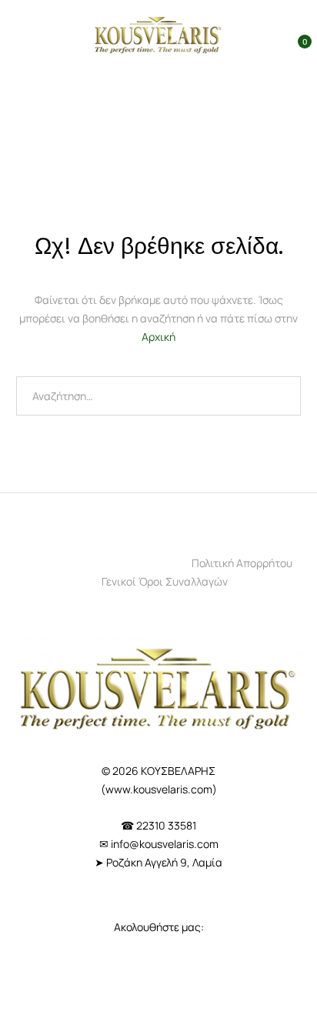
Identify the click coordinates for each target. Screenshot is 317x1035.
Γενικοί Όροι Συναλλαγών (165, 581)
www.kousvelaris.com (158, 789)
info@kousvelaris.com (165, 843)
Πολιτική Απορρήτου (242, 563)
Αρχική (158, 336)
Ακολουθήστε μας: (159, 927)
